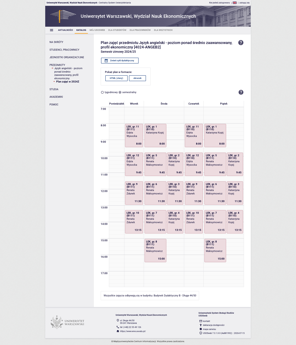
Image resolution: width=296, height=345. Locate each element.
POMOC (54, 104)
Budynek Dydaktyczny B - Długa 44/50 (175, 295)
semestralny (129, 92)
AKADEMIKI (56, 96)
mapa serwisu (209, 329)
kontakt (206, 321)
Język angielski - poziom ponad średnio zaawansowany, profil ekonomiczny (68, 73)
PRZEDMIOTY (57, 65)
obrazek (137, 78)
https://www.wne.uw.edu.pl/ (133, 331)
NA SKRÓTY (56, 42)
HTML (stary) (116, 78)
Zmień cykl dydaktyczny (122, 60)
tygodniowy (111, 92)
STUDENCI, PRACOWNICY (64, 49)
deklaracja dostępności (213, 325)
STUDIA (54, 89)
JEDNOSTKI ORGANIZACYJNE (67, 57)
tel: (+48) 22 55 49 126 (130, 327)
